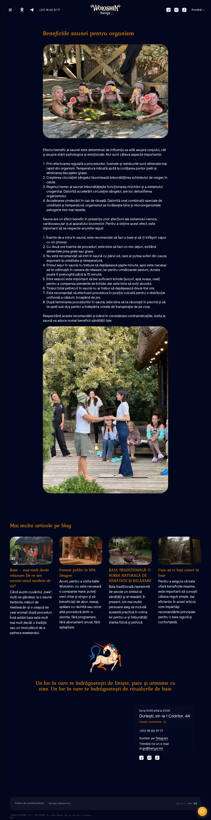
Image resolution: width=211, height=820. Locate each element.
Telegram (161, 738)
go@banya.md (152, 748)
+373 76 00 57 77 (49, 10)
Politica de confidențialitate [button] (29, 803)
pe (153, 738)
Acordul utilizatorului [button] (59, 803)
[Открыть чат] (202, 811)
